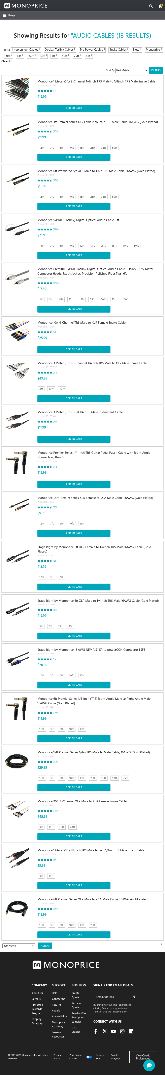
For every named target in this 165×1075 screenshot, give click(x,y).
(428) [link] (55, 762)
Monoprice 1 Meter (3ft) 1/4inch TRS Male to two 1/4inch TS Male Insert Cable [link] (90, 852)
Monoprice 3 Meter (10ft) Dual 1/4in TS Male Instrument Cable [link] (80, 414)
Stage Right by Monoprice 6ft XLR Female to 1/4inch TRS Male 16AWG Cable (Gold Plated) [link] (94, 551)
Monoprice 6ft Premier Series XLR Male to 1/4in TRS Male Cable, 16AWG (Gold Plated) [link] (96, 173)
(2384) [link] (56, 229)
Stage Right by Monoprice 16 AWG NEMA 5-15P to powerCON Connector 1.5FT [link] (91, 652)
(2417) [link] (56, 283)
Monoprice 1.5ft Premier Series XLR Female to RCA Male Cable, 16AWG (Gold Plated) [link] (95, 500)
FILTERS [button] (156, 70)
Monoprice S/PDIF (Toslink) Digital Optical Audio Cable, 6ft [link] (78, 222)
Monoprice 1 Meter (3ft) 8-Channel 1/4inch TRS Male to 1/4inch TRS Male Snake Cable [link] (96, 83)
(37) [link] (55, 422)
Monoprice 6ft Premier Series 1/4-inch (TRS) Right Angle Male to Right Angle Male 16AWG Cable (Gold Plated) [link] (94, 703)
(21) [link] (55, 561)
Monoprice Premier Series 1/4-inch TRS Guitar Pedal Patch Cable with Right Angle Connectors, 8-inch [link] (93, 457)
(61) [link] (55, 332)
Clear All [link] (6, 61)
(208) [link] (55, 131)
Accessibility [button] (59, 1017)
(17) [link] (54, 91)
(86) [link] (55, 507)
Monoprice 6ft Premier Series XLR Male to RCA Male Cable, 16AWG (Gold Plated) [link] (92, 901)
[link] (9, 15)
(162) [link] (55, 811)
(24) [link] (55, 373)
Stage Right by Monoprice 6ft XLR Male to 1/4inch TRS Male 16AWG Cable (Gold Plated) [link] (98, 603)
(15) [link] (55, 659)
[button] (160, 6)
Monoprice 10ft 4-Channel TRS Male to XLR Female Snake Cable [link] (81, 325)
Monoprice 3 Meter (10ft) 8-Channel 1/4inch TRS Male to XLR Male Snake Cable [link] (92, 365)
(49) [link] (55, 467)
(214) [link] (55, 909)
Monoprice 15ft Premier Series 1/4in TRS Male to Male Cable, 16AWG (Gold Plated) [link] (93, 754)
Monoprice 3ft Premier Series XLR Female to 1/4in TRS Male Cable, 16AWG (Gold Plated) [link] (97, 124)
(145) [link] (55, 713)
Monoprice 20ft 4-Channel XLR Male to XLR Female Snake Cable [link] (82, 803)
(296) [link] (55, 180)
